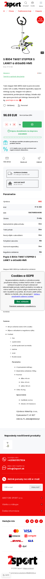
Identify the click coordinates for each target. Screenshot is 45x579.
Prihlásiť (35, 487)
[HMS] (39, 74)
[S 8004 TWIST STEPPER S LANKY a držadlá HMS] (7, 444)
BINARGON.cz (31, 573)
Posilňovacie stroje (24, 11)
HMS (40, 201)
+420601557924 (16, 460)
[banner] (12, 4)
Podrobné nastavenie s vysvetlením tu (22, 306)
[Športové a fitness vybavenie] (4, 11)
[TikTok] (41, 521)
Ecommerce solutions (17, 573)
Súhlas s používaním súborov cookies (26, 295)
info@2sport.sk (15, 468)
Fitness (11, 11)
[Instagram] (36, 521)
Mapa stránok (28, 568)
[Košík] (33, 4)
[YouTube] (32, 521)
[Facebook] (27, 521)
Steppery (38, 11)
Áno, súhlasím (23, 302)
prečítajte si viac (12, 100)
